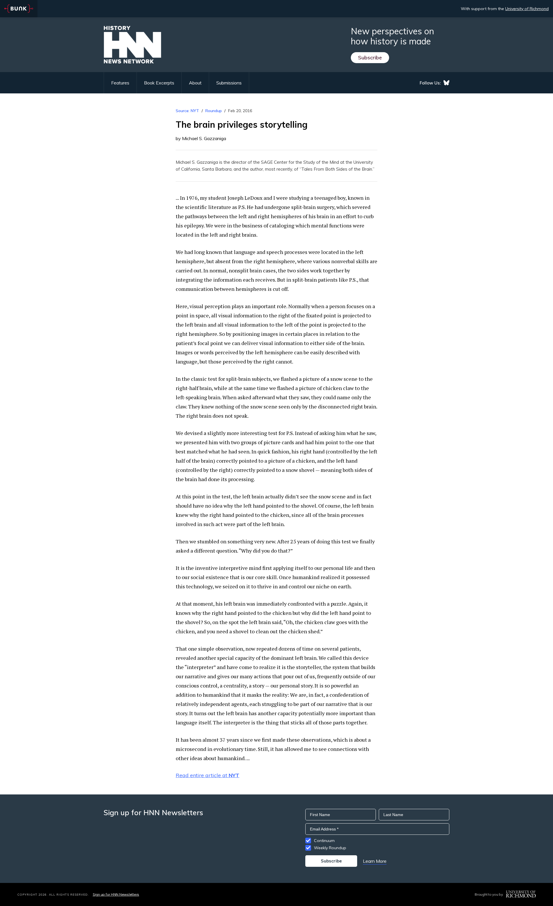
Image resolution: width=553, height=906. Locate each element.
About (195, 83)
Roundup (213, 110)
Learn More (375, 861)
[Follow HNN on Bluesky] (446, 83)
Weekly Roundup (330, 847)
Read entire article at (207, 775)
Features (120, 83)
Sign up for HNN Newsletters (116, 894)
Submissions (229, 83)
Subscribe (370, 57)
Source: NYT (187, 110)
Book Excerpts (159, 83)
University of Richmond (527, 8)
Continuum (324, 840)
